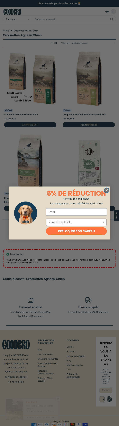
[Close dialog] (106, 190)
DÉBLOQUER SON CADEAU (76, 231)
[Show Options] (103, 222)
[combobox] (75, 222)
